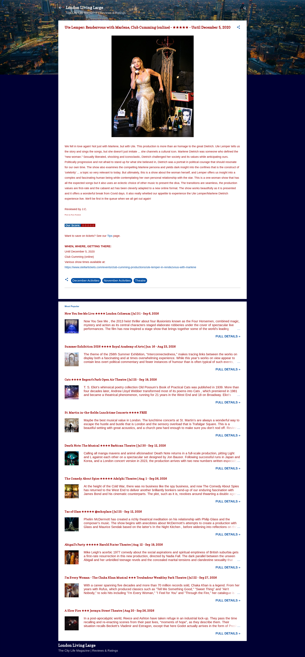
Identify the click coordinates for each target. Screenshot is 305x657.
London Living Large (84, 7)
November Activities (117, 280)
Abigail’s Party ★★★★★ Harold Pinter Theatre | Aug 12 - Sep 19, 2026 (114, 544)
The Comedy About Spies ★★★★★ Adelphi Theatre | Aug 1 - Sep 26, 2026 (116, 478)
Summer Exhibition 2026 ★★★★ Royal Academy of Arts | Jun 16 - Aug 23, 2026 (120, 346)
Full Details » (228, 336)
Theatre (140, 280)
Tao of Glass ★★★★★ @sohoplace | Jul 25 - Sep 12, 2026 (103, 511)
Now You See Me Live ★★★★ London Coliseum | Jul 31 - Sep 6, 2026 (112, 313)
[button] (238, 27)
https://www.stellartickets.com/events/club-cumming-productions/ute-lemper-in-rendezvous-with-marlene (130, 267)
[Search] (245, 8)
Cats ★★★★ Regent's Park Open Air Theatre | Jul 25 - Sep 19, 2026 (111, 379)
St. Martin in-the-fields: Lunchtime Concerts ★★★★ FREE (106, 412)
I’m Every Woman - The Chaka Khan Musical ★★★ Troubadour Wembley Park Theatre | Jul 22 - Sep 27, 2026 (141, 577)
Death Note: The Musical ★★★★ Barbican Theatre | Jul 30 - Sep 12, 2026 (115, 445)
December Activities (85, 280)
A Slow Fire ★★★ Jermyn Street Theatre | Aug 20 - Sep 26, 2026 (109, 610)
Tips (109, 235)
